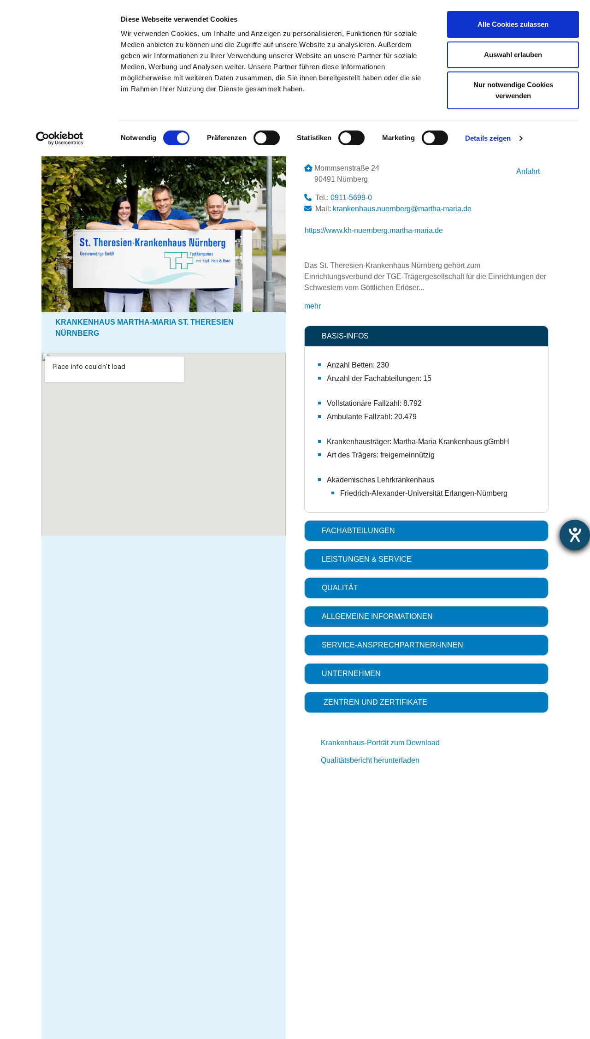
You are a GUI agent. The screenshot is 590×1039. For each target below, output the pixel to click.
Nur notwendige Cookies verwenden (513, 90)
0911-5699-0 (351, 198)
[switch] (267, 138)
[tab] (426, 336)
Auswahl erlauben (513, 55)
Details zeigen (488, 138)
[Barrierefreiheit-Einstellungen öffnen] (575, 535)
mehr (312, 306)
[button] (426, 336)
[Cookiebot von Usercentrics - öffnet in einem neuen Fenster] (59, 138)
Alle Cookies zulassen (513, 24)
